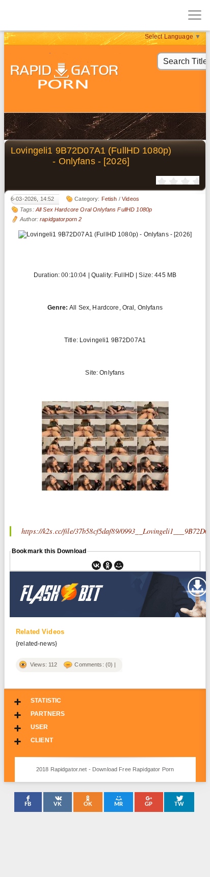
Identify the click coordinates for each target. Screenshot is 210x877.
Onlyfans (104, 209)
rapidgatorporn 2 (61, 219)
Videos (130, 199)
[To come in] (46, 15)
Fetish (109, 199)
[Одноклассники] (107, 565)
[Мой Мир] (118, 565)
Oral (85, 209)
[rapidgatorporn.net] (15, 15)
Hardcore (66, 209)
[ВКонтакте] (96, 565)
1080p (144, 209)
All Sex (44, 209)
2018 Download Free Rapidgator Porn (65, 77)
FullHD (126, 209)
